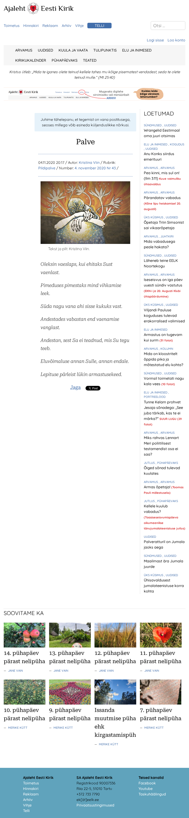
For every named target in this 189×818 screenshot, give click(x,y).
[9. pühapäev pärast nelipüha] (70, 703)
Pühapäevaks (64, 60)
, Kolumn (166, 348)
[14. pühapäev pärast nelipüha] (24, 646)
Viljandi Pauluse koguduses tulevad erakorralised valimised (164, 315)
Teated (89, 60)
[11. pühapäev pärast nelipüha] (161, 646)
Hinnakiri (31, 25)
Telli (99, 25)
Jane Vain (15, 670)
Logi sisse (155, 40)
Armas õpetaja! (157, 487)
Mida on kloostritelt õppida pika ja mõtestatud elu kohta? (163, 359)
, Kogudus (176, 144)
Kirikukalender (30, 60)
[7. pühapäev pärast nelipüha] (161, 703)
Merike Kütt (17, 727)
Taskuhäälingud (152, 794)
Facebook (147, 783)
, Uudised (169, 125)
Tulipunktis (105, 50)
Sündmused (153, 125)
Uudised (45, 50)
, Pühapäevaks (167, 463)
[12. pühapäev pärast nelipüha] (115, 646)
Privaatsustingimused (95, 805)
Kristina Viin (89, 162)
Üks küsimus (154, 217)
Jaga (75, 387)
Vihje (79, 25)
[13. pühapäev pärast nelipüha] (70, 646)
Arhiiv (66, 25)
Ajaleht (15, 8)
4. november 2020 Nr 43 (95, 168)
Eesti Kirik (57, 8)
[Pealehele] (33, 13)
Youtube (146, 788)
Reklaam (50, 25)
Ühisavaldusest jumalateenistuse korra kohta (164, 585)
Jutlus (150, 463)
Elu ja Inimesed (136, 50)
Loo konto (176, 40)
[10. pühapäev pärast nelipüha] (24, 703)
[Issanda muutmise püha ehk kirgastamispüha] (115, 703)
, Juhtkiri (166, 236)
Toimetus (12, 25)
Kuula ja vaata (73, 50)
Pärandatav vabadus (162, 197)
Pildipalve (46, 168)
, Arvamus (166, 168)
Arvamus (23, 50)
